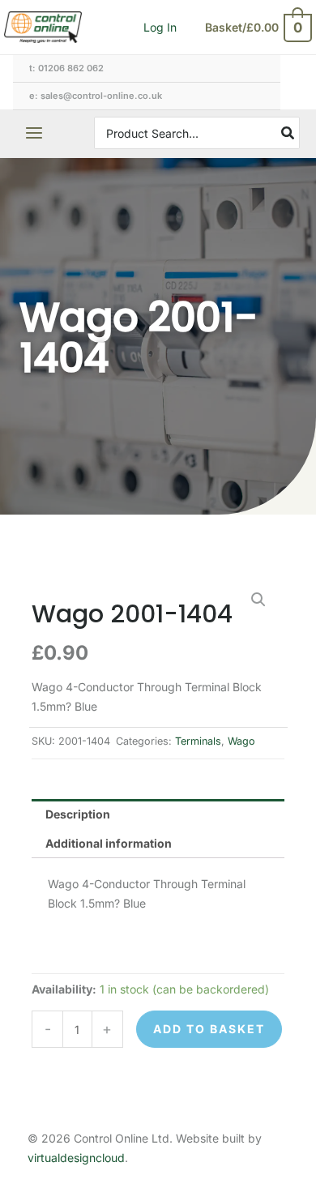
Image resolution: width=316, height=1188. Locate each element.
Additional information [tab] (108, 843)
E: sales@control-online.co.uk (95, 95)
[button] (258, 599)
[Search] (288, 133)
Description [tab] (77, 814)
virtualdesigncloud (76, 1157)
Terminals (198, 741)
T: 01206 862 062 (66, 68)
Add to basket (209, 1029)
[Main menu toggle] (34, 134)
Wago (241, 741)
